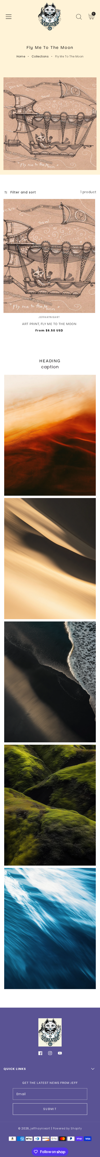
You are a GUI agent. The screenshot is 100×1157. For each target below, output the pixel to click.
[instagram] (50, 1054)
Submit (50, 1109)
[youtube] (60, 1054)
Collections (40, 56)
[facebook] (40, 1054)
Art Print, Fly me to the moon (49, 324)
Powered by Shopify (67, 1128)
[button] (8, 17)
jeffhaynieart (40, 1128)
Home (21, 56)
